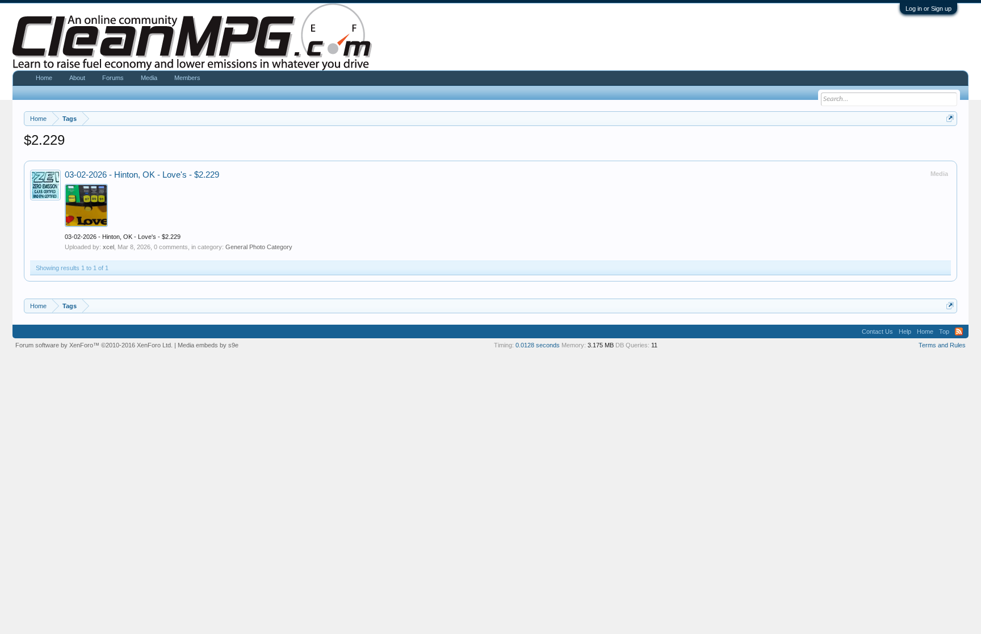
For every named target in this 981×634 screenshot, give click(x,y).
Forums (113, 77)
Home (44, 77)
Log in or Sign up (928, 8)
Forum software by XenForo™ (94, 345)
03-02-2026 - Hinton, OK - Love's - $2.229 (142, 174)
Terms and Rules (942, 345)
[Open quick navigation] (950, 118)
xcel (108, 246)
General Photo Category (258, 246)
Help (905, 331)
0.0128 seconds (537, 345)
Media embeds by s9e (208, 345)
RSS (959, 331)
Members (187, 77)
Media (149, 77)
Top (944, 331)
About (77, 77)
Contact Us (877, 331)
